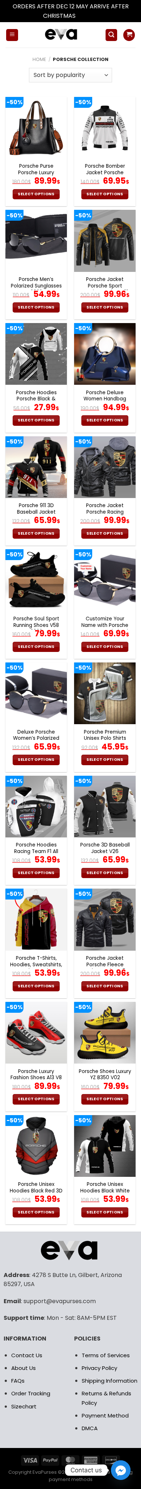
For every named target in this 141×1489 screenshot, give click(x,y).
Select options (36, 194)
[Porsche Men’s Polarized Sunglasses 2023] (36, 241)
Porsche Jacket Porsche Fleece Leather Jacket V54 (105, 964)
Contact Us (26, 1355)
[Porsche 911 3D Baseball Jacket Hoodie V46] (36, 467)
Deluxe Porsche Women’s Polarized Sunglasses (36, 738)
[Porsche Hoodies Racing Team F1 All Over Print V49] (36, 806)
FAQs (18, 1380)
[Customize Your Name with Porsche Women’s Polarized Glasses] (105, 580)
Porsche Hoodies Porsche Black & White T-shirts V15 (36, 399)
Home (39, 59)
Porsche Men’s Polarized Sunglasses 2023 (36, 285)
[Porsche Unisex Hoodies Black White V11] (105, 1146)
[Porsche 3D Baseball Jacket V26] (105, 806)
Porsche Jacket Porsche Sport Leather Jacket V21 (105, 285)
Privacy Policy (99, 1368)
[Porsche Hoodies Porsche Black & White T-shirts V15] (36, 354)
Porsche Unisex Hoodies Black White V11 (105, 1190)
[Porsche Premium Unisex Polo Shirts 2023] (105, 693)
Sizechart (24, 1406)
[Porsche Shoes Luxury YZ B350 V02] (105, 1033)
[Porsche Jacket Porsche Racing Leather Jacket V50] (105, 467)
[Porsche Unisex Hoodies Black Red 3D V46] (36, 1146)
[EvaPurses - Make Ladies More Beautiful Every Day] (61, 35)
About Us (23, 1368)
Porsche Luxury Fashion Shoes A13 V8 (36, 1074)
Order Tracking (30, 1393)
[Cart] (129, 35)
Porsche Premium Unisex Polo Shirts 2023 (105, 738)
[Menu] (12, 35)
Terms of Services (106, 1355)
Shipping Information (109, 1380)
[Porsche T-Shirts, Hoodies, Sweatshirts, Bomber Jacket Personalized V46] (36, 919)
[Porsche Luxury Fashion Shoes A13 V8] (36, 1033)
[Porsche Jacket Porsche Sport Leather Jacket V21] (105, 241)
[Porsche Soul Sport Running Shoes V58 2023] (36, 580)
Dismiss (87, 16)
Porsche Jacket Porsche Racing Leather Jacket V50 (105, 512)
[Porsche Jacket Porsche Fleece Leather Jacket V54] (105, 919)
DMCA (90, 1428)
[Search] (111, 35)
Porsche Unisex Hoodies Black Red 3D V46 (36, 1190)
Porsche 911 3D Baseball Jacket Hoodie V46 (36, 512)
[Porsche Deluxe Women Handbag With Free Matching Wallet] (105, 354)
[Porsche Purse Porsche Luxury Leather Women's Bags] (36, 128)
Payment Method (105, 1415)
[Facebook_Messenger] (121, 1470)
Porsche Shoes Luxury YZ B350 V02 (105, 1074)
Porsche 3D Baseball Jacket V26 (105, 848)
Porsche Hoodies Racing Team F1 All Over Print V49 (36, 851)
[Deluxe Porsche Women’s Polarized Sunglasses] (36, 693)
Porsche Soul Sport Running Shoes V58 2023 (36, 625)
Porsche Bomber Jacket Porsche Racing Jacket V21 (105, 172)
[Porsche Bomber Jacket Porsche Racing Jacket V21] (105, 128)
